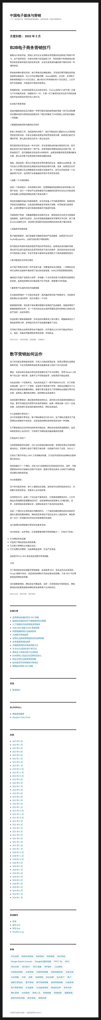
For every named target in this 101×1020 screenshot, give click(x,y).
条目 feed (16, 925)
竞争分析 (68, 987)
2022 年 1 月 (17, 807)
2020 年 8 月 (17, 866)
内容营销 (30, 971)
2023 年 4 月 (17, 755)
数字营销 (23, 594)
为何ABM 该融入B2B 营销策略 (25, 627)
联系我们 (16, 690)
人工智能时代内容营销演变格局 (26, 624)
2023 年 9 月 (17, 741)
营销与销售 (24, 339)
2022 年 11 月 (18, 772)
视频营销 (68, 992)
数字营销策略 (42, 982)
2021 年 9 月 (17, 821)
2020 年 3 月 (17, 883)
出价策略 (15, 977)
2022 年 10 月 (18, 776)
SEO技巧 (26, 966)
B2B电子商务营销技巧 (30, 47)
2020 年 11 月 (18, 855)
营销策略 (33, 339)
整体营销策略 (57, 982)
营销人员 (36, 992)
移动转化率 (56, 987)
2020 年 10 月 (18, 859)
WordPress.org (18, 931)
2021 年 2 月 (17, 845)
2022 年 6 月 (17, 789)
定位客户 (61, 977)
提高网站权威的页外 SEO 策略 (25, 617)
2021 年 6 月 (17, 831)
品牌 (30, 977)
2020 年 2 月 (17, 887)
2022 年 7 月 (17, 786)
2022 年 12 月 (18, 769)
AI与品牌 (15, 956)
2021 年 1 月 (17, 848)
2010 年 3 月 (17, 894)
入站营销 (58, 966)
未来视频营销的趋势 (21, 641)
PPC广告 (58, 961)
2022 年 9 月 (17, 779)
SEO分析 (15, 966)
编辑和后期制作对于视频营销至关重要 (29, 620)
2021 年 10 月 (18, 817)
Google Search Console (21, 961)
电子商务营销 (17, 987)
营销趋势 (58, 992)
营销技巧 (41, 339)
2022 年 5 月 (17, 793)
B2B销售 (50, 956)
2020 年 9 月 (17, 862)
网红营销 (15, 992)
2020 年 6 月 (17, 873)
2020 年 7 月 (17, 869)
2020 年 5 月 (17, 876)
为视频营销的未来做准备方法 (25, 645)
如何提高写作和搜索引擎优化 (25, 662)
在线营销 (39, 977)
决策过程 (70, 971)
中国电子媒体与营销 (25, 15)
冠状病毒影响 (57, 971)
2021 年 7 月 (17, 828)
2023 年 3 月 (17, 758)
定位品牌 (50, 977)
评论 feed (16, 928)
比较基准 (70, 982)
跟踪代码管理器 (18, 997)
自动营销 (26, 992)
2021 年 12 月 (18, 810)
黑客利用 (42, 997)
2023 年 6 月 (17, 748)
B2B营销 (40, 956)
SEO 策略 (37, 966)
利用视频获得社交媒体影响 (24, 631)
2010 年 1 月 (17, 897)
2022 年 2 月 (17, 803)
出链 (24, 977)
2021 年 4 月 (17, 838)
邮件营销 (31, 997)
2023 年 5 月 (17, 751)
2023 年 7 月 (17, 744)
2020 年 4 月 (17, 880)
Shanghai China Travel (21, 717)
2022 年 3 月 (17, 800)
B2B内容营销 (27, 956)
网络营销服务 (18, 713)
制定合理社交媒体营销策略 (24, 659)
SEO (67, 961)
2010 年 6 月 (17, 890)
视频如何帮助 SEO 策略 (22, 666)
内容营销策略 (42, 971)
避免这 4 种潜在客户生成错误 (25, 652)
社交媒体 (30, 987)
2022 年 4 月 (17, 796)
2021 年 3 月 (17, 842)
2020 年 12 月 (18, 852)
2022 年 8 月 (17, 783)
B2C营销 (61, 956)
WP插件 (47, 966)
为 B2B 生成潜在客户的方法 (24, 648)
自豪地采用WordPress (34, 1012)
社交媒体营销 (42, 987)
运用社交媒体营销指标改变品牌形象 (28, 638)
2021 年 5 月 (17, 835)
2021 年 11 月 (18, 814)
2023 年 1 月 (17, 765)
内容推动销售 (17, 971)
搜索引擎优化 (17, 982)
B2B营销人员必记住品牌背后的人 (27, 655)
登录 (14, 921)
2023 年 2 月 (17, 762)
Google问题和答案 (43, 961)
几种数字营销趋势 (20, 634)
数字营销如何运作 (26, 354)
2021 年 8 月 (17, 824)
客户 (69, 977)
